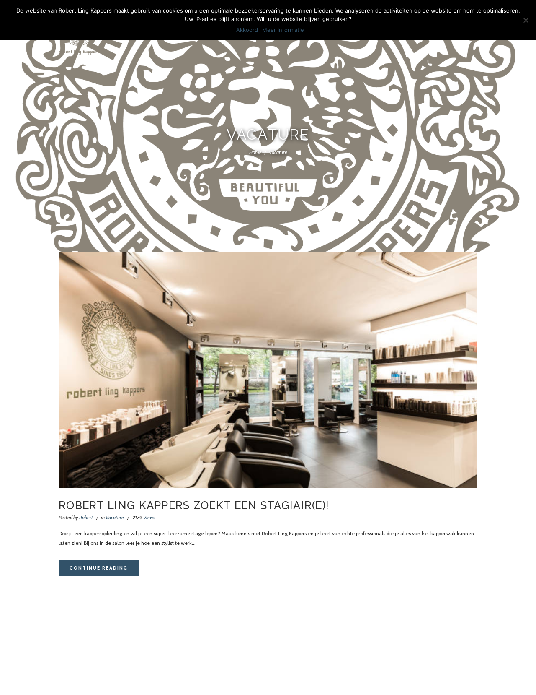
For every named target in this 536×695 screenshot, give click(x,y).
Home (255, 152)
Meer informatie (283, 29)
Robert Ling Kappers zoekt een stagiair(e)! (194, 505)
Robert (86, 517)
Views (144, 517)
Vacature (115, 517)
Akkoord (247, 29)
